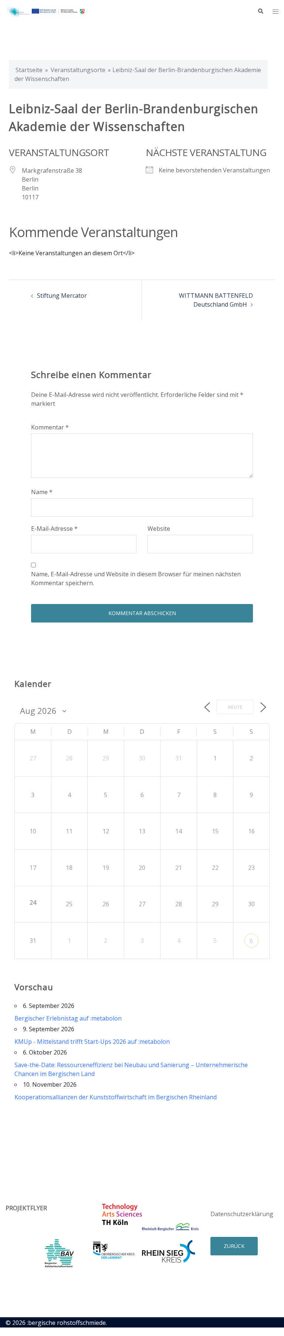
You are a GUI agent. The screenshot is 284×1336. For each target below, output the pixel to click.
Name (42, 492)
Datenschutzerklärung (241, 1214)
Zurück (234, 1245)
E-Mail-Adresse (54, 528)
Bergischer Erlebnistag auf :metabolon (68, 1018)
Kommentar (50, 427)
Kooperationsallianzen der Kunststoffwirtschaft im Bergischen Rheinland (115, 1097)
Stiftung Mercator (62, 295)
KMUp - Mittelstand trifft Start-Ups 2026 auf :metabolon (92, 1042)
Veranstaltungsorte (78, 70)
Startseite (29, 70)
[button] (260, 11)
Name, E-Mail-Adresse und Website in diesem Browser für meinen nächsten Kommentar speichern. (136, 578)
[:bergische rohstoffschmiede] (47, 11)
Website (159, 528)
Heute (235, 707)
